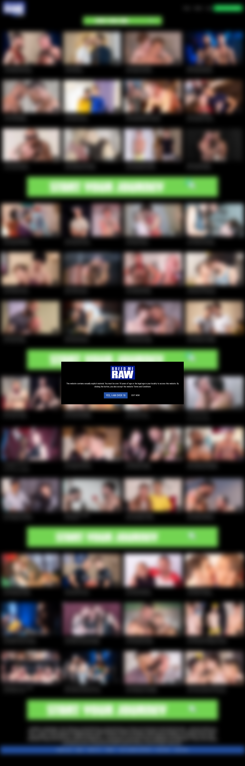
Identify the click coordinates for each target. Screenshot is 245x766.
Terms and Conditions (142, 386)
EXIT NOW (135, 395)
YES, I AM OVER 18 (115, 395)
